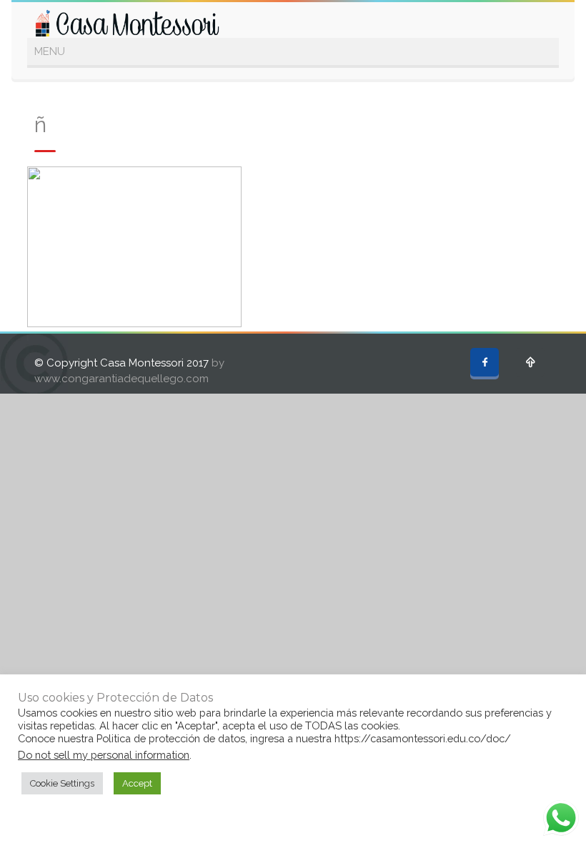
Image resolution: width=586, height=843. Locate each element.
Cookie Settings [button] (62, 783)
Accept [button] (137, 783)
